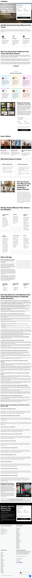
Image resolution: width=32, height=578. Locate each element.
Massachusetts (3, 566)
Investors (2, 534)
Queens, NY (17, 545)
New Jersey (2, 561)
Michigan (2, 560)
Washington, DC (18, 535)
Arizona (2, 564)
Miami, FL (17, 530)
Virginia (2, 562)
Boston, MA (17, 536)
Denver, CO (17, 544)
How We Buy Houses (3, 529)
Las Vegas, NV (18, 547)
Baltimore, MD (18, 548)
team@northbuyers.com (19, 558)
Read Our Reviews (3, 531)
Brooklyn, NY (18, 543)
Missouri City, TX (16, 287)
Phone (18, 9)
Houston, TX (5, 287)
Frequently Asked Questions (4, 530)
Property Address (20, 5)
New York (2, 555)
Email (25, 9)
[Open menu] (30, 1)
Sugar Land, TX (5, 290)
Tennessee (2, 565)
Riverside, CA (18, 546)
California (2, 552)
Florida (1, 554)
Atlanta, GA (17, 534)
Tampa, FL (17, 542)
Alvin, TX (15, 290)
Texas (1, 553)
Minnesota (2, 571)
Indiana (2, 567)
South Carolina (2, 572)
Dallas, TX (17, 532)
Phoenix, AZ (17, 537)
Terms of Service (18, 559)
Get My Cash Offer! (24, 17)
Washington (2, 563)
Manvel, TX (25, 287)
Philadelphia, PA (18, 533)
